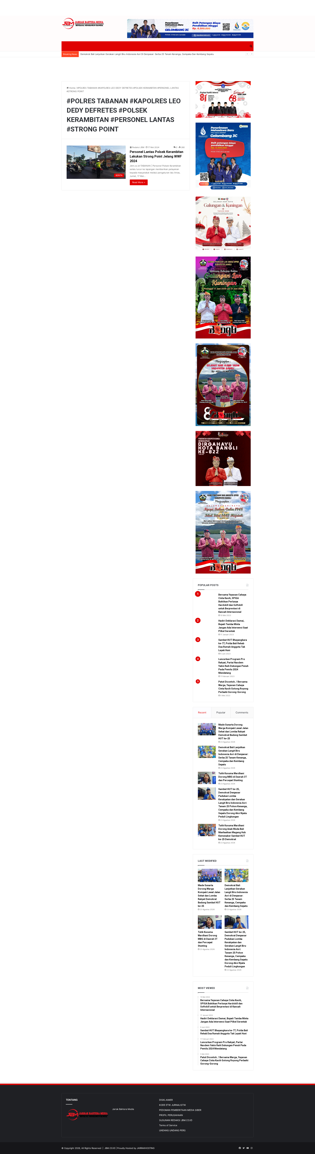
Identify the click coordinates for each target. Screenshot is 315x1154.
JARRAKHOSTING (146, 1148)
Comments (242, 712)
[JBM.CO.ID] (83, 23)
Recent (202, 712)
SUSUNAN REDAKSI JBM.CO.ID (175, 1120)
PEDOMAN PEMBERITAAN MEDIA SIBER (180, 1110)
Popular (220, 712)
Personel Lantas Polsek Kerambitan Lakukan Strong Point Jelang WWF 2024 (156, 156)
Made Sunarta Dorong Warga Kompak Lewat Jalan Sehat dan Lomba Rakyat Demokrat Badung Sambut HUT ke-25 (233, 731)
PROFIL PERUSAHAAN (171, 1115)
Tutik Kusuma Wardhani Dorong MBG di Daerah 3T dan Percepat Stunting (232, 777)
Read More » (138, 182)
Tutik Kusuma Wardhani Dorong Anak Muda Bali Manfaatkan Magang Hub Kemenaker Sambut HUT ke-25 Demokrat (232, 832)
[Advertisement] (157, 7)
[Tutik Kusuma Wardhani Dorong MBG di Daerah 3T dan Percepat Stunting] (207, 778)
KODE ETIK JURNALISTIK (172, 1105)
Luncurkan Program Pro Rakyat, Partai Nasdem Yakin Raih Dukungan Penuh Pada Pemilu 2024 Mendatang (233, 666)
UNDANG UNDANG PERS (172, 1130)
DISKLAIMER (166, 1100)
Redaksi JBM (138, 147)
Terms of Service (168, 1125)
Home (72, 88)
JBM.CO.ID (110, 1148)
